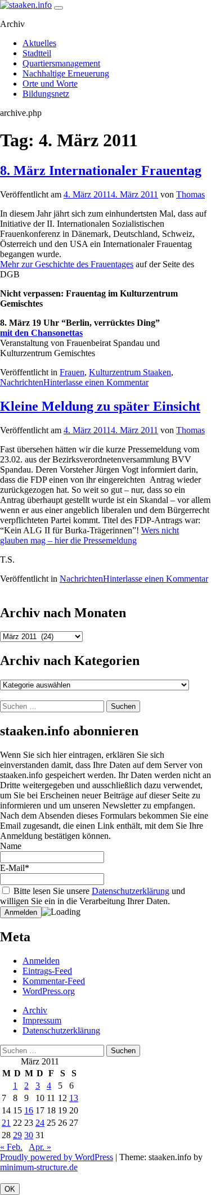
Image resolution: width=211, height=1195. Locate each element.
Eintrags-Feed (47, 971)
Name (10, 846)
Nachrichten (21, 382)
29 (17, 1135)
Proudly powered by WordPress (56, 1157)
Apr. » (40, 1147)
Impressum (42, 1020)
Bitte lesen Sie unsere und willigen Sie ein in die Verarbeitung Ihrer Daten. (92, 896)
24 (39, 1122)
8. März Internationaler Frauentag (100, 170)
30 (28, 1135)
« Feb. (11, 1147)
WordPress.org (49, 991)
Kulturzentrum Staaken (130, 372)
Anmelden (41, 960)
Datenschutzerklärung (130, 891)
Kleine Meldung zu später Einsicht (100, 406)
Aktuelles (39, 43)
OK (10, 1189)
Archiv (35, 1010)
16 (28, 1110)
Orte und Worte (50, 83)
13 (73, 1098)
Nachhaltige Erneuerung (66, 73)
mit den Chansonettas (41, 333)
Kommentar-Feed (54, 981)
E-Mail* (14, 868)
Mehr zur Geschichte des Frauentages (66, 264)
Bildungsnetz (46, 93)
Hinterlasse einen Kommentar (96, 382)
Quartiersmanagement (61, 63)
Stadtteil (37, 53)
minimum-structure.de (39, 1167)
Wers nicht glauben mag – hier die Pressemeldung (89, 535)
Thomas (190, 194)
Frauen (72, 372)
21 (6, 1122)
